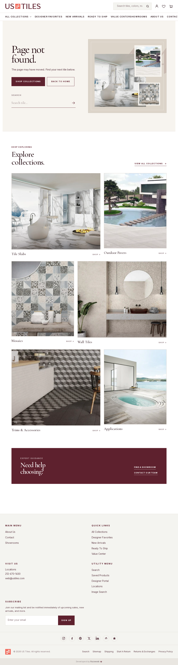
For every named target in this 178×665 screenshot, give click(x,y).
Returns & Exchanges (144, 651)
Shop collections (28, 81)
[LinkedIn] (97, 638)
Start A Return (124, 651)
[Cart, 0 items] (171, 6)
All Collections (17, 16)
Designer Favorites (48, 16)
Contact (9, 537)
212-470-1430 (13, 573)
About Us (157, 16)
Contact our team (145, 473)
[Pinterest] (80, 638)
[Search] (147, 6)
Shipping (109, 651)
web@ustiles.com (15, 578)
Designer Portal (100, 581)
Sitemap (97, 651)
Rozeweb (94, 661)
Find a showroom (145, 467)
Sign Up (66, 620)
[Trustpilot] (114, 638)
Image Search (99, 592)
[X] (89, 638)
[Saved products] (164, 6)
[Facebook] (72, 638)
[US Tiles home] (23, 6)
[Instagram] (63, 638)
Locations (10, 569)
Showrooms (138, 16)
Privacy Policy (166, 651)
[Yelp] (106, 638)
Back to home (60, 81)
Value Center (120, 16)
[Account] (157, 6)
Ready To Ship (97, 16)
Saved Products (100, 575)
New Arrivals (75, 16)
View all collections (151, 164)
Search (16, 95)
